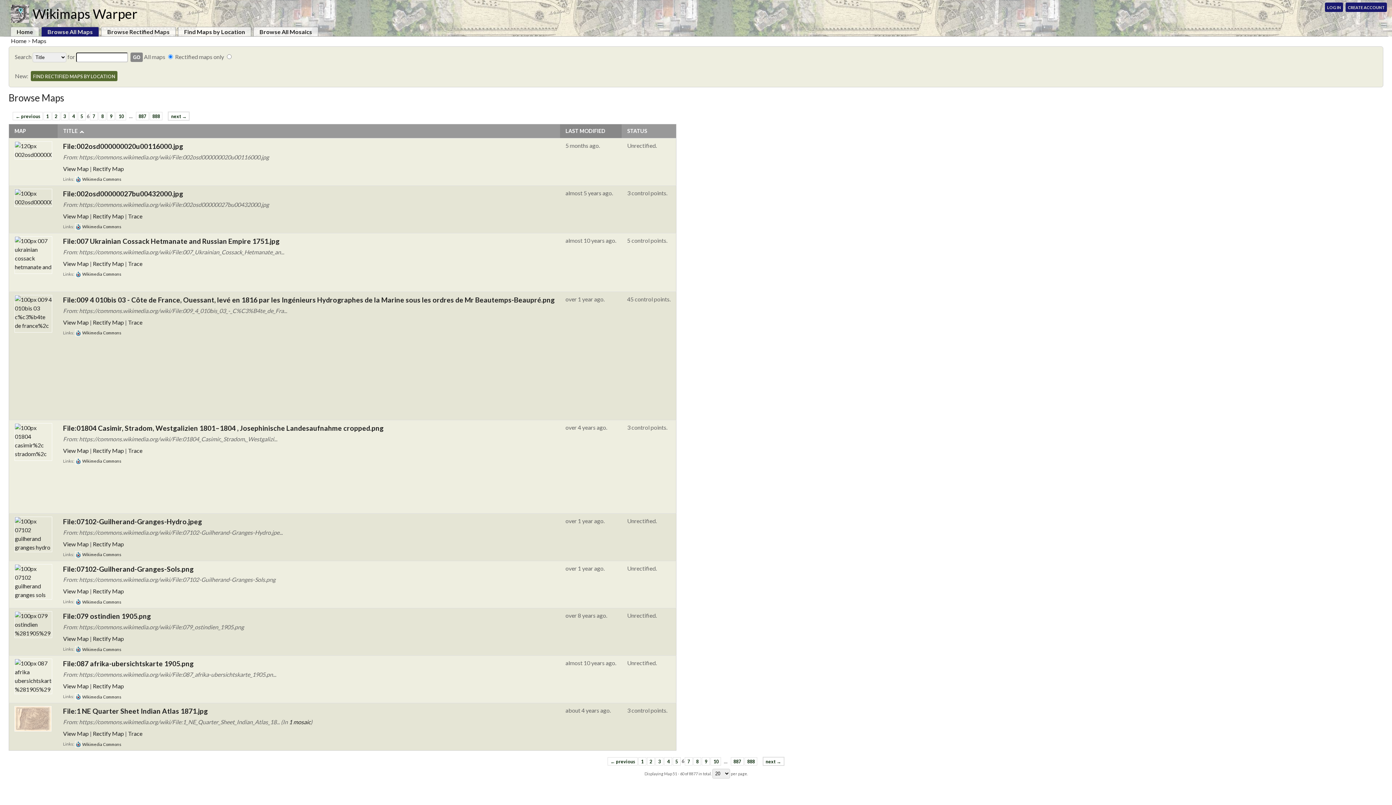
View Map (76, 168)
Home (25, 31)
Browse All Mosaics (286, 31)
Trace (135, 216)
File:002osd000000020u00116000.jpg (123, 146)
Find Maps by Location (214, 31)
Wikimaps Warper (85, 14)
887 (142, 116)
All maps (154, 56)
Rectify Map (108, 168)
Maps (39, 40)
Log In (1334, 7)
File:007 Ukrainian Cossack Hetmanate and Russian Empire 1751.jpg (171, 241)
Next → (179, 116)
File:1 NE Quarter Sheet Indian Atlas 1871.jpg (135, 711)
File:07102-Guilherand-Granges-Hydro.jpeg (132, 521)
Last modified (585, 131)
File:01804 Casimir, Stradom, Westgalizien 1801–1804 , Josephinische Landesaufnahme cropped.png (223, 428)
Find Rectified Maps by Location (74, 76)
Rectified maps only (199, 56)
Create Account (1366, 7)
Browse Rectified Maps (138, 31)
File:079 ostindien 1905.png (107, 616)
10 (121, 116)
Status (637, 131)
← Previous (28, 116)
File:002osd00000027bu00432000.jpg (123, 193)
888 (156, 116)
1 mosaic (300, 721)
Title (70, 131)
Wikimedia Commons (101, 179)
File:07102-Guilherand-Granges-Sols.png (128, 569)
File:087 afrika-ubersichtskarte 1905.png (128, 663)
